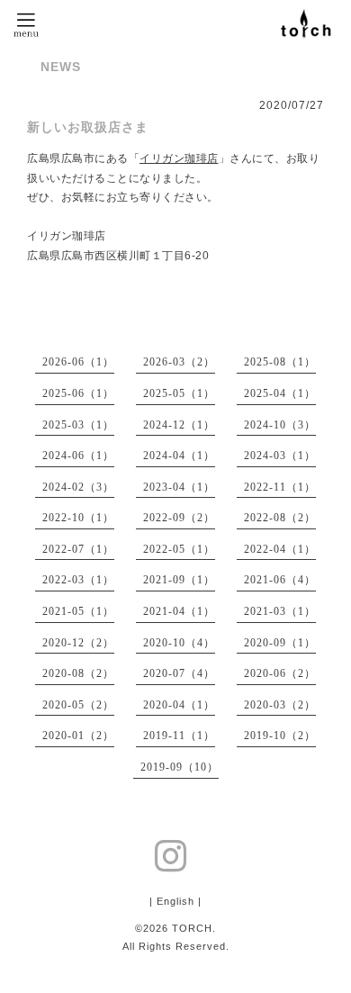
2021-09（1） (179, 579)
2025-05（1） (179, 393)
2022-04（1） (280, 549)
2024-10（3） (280, 425)
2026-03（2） (179, 362)
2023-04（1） (179, 487)
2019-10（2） (280, 735)
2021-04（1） (179, 611)
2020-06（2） (280, 673)
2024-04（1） (179, 455)
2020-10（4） (179, 642)
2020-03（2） (280, 705)
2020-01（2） (78, 735)
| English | (175, 901)
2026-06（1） (78, 362)
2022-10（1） (78, 517)
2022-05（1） (179, 549)
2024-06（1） (78, 455)
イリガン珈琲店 (179, 158)
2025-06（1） (78, 393)
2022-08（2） (280, 517)
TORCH (192, 928)
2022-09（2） (179, 517)
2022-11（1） (280, 487)
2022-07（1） (78, 549)
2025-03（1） (78, 425)
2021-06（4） (280, 579)
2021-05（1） (78, 611)
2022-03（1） (78, 579)
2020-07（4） (179, 673)
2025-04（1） (280, 393)
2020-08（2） (78, 673)
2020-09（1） (280, 642)
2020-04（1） (179, 705)
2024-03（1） (280, 455)
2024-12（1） (179, 425)
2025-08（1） (280, 362)
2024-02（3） (78, 487)
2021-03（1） (280, 611)
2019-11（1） (179, 735)
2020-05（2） (78, 705)
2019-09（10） (179, 767)
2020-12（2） (78, 642)
